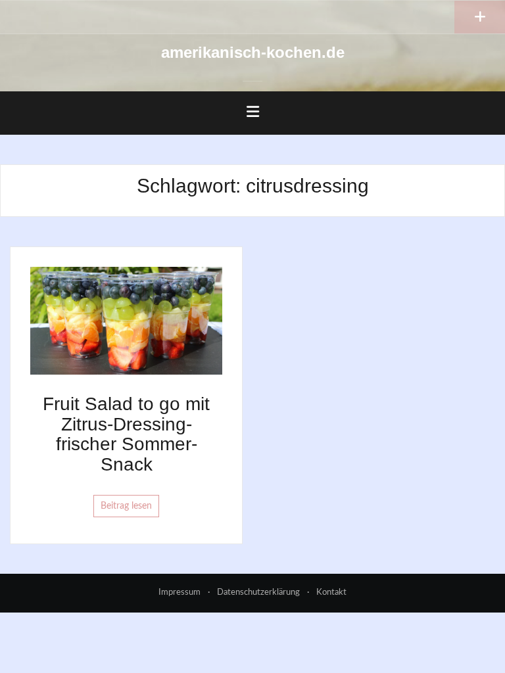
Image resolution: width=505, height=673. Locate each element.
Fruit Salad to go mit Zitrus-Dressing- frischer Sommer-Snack (126, 434)
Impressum (179, 592)
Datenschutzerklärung (258, 592)
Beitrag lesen (126, 506)
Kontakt (331, 592)
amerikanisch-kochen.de (253, 52)
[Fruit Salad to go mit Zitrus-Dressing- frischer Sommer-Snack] (126, 320)
